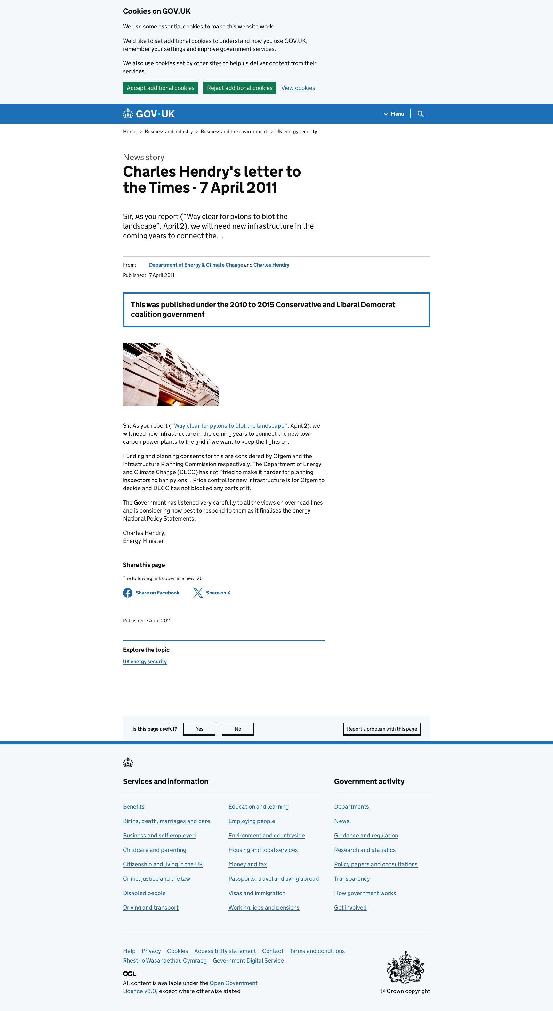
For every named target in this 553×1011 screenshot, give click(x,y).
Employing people (251, 821)
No (244, 729)
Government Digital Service (248, 960)
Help (129, 951)
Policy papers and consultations (376, 864)
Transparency (352, 878)
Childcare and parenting (154, 849)
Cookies (177, 951)
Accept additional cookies (161, 88)
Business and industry (169, 131)
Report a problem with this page (382, 729)
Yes (205, 729)
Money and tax (247, 864)
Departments (351, 806)
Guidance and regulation (366, 835)
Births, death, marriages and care (166, 821)
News (341, 821)
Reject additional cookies (240, 88)
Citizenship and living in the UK (163, 864)
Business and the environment (234, 131)
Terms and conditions (317, 951)
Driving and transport (151, 907)
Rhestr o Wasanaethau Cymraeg (165, 960)
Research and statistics (365, 849)
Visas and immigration (256, 893)
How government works (365, 893)
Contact (273, 951)
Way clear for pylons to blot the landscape (229, 425)
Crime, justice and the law (156, 878)
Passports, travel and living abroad (273, 878)
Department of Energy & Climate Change (196, 265)
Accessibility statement (225, 951)
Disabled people (144, 893)
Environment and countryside (266, 835)
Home (129, 131)
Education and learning (258, 806)
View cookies (298, 88)
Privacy (151, 951)
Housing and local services (263, 849)
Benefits (134, 806)
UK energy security (296, 131)
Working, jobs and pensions (264, 907)
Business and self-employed (159, 835)
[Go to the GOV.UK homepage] (149, 114)
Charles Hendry (271, 265)
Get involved (350, 907)
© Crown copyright (405, 991)
